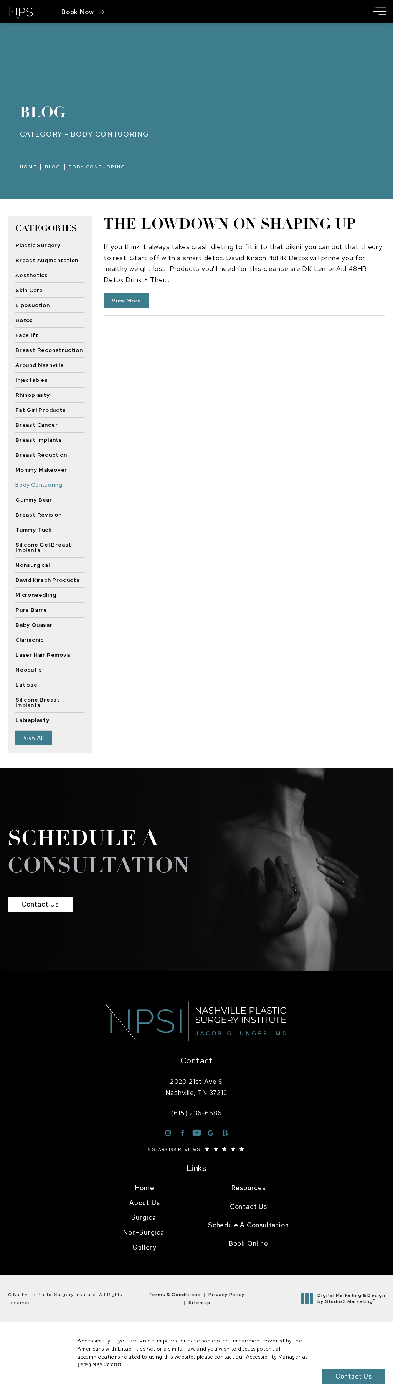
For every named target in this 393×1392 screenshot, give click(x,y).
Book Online (248, 1243)
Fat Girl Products (40, 409)
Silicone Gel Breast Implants (43, 547)
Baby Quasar (34, 624)
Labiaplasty (32, 720)
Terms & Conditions (175, 1294)
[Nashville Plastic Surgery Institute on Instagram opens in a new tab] (168, 1133)
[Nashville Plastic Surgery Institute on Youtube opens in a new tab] (197, 1133)
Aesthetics (31, 275)
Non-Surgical (144, 1232)
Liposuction (32, 305)
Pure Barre (31, 609)
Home (28, 167)
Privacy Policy (226, 1294)
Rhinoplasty (32, 394)
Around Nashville (39, 365)
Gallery (144, 1247)
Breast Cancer (36, 424)
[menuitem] (144, 1188)
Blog (53, 167)
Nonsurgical (32, 564)
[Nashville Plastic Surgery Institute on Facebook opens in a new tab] (182, 1133)
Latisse (26, 684)
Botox (24, 320)
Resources (248, 1188)
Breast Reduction (41, 454)
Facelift (26, 335)
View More (126, 300)
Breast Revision (38, 514)
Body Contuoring (97, 167)
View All (33, 738)
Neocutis (28, 669)
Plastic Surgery (38, 245)
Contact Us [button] (353, 1376)
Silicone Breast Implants (37, 702)
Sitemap (199, 1303)
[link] (196, 1113)
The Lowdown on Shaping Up (230, 225)
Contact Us (40, 904)
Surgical (144, 1217)
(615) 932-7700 (100, 1364)
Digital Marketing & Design (351, 1298)
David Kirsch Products (47, 579)
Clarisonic (29, 639)
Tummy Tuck (33, 529)
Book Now (77, 12)
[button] (379, 12)
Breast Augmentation (46, 260)
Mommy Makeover (41, 469)
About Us (144, 1203)
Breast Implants (38, 439)
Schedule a (99, 853)
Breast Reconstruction (49, 350)
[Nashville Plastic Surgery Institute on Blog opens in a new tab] (225, 1133)
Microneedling (35, 594)
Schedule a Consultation (248, 1225)
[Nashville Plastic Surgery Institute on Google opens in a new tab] (211, 1133)
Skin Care (29, 290)
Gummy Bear (33, 499)
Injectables (31, 379)
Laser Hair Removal (43, 654)
